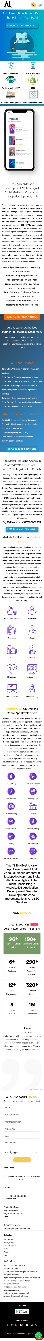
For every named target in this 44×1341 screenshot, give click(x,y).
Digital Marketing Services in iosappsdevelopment (22, 1281)
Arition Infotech (17, 1216)
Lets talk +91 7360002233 (22, 26)
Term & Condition (10, 1249)
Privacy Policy (9, 1246)
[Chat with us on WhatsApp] (38, 1335)
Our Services (8, 1243)
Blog (5, 1258)
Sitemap (7, 1252)
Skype (6, 1216)
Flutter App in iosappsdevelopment (16, 1296)
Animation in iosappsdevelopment (16, 1299)
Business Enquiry (12, 1228)
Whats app (9, 1210)
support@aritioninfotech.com (17, 1232)
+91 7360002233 (18, 1199)
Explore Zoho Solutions (22, 452)
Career (6, 1255)
